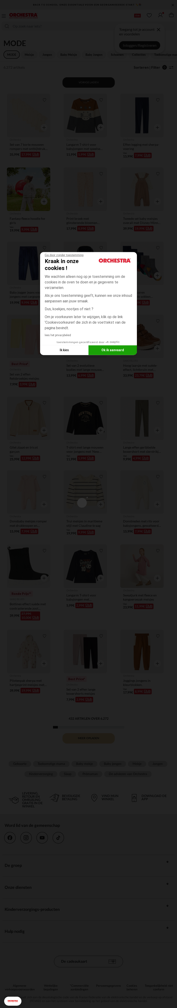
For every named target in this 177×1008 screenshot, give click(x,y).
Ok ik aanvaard (112, 350)
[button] (12, 1001)
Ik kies (64, 350)
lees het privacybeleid (58, 335)
